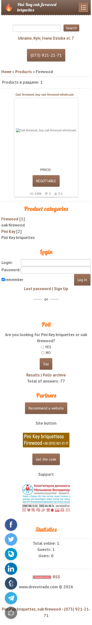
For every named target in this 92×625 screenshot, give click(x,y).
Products (23, 71)
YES (48, 347)
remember (14, 279)
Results (33, 375)
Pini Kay (8, 231)
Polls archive (54, 375)
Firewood (9, 219)
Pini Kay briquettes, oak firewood (31, 609)
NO (48, 352)
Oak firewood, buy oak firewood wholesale (44, 94)
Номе (6, 71)
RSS (56, 577)
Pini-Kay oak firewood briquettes (36, 7)
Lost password (37, 288)
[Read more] (46, 181)
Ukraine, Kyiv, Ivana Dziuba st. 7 (46, 38)
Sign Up (61, 288)
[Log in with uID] (46, 310)
